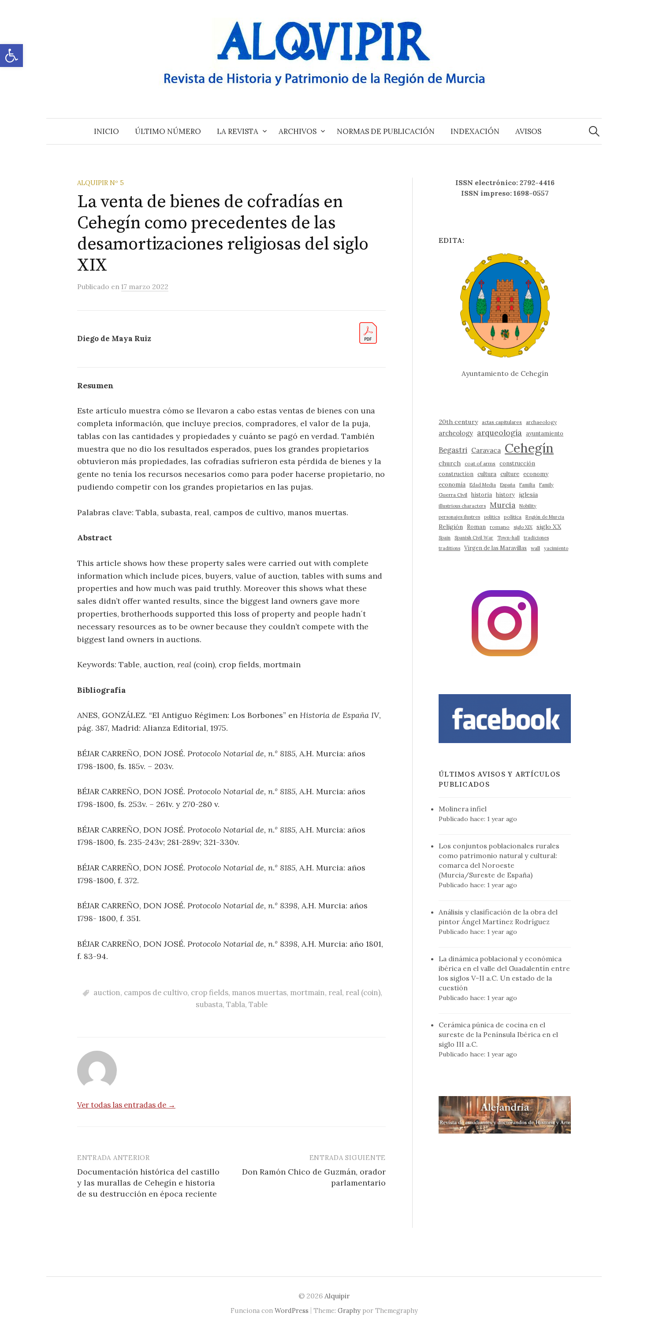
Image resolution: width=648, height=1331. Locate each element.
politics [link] (492, 517)
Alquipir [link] (337, 1295)
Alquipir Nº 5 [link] (100, 182)
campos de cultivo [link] (155, 992)
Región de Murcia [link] (544, 517)
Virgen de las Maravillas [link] (495, 547)
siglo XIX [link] (523, 527)
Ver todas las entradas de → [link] (126, 1105)
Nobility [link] (527, 506)
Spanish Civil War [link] (473, 538)
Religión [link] (451, 527)
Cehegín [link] (529, 447)
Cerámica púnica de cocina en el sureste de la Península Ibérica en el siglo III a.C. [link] (498, 1034)
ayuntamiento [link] (544, 433)
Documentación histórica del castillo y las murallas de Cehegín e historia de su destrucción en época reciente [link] (148, 1183)
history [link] (505, 494)
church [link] (450, 463)
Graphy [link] (349, 1310)
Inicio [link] (106, 131)
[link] (11, 55)
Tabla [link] (235, 1004)
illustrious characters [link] (462, 506)
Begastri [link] (453, 449)
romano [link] (500, 527)
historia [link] (481, 494)
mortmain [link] (307, 992)
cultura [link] (486, 474)
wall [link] (535, 548)
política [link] (512, 516)
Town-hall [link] (508, 538)
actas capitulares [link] (502, 422)
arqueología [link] (499, 433)
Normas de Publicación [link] (386, 131)
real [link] (335, 992)
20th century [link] (458, 422)
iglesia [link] (528, 494)
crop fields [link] (209, 992)
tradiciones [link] (536, 538)
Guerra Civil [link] (453, 494)
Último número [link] (168, 131)
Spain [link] (445, 538)
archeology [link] (456, 433)
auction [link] (106, 992)
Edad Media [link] (482, 485)
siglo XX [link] (548, 527)
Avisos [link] (528, 131)
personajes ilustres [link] (459, 517)
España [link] (507, 485)
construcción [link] (517, 463)
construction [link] (456, 473)
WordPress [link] (292, 1310)
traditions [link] (449, 548)
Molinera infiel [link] (463, 808)
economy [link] (535, 474)
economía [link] (452, 484)
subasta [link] (209, 1004)
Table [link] (258, 1004)
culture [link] (509, 474)
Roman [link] (476, 526)
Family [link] (546, 485)
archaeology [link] (541, 422)
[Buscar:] (594, 131)
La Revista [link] (237, 131)
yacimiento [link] (556, 548)
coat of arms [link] (480, 463)
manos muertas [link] (259, 992)
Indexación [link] (475, 131)
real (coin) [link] (363, 992)
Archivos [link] (298, 131)
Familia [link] (527, 485)
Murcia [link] (502, 505)
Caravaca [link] (486, 450)
